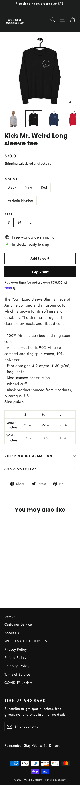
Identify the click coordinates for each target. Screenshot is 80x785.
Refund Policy (15, 657)
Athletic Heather (20, 200)
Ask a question (20, 468)
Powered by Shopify (55, 779)
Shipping (11, 163)
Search (9, 616)
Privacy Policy (15, 649)
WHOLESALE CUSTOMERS (25, 641)
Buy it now (40, 271)
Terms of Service (17, 674)
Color (11, 179)
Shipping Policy (16, 666)
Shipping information (28, 456)
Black (12, 187)
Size (8, 214)
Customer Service (18, 624)
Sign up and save (24, 700)
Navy (29, 187)
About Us (11, 632)
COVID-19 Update (18, 682)
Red (44, 187)
